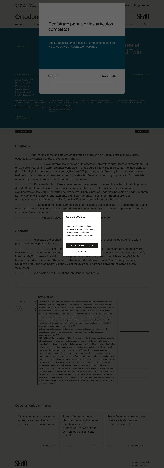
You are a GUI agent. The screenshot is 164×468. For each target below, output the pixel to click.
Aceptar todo (82, 245)
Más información (85, 235)
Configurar (82, 251)
